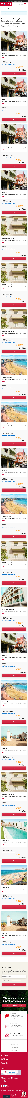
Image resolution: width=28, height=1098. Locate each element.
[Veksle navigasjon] (25, 4)
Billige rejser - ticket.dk (17, 1090)
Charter (16, 8)
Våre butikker (12, 1072)
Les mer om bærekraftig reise (14, 1005)
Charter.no (15, 1091)
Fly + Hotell (4, 8)
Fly (8, 8)
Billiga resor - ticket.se (6, 1090)
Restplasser (21, 8)
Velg (14, 73)
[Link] (2, 1080)
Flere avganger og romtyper (8, 64)
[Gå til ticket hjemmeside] (6, 4)
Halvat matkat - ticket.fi (6, 1091)
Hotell (11, 8)
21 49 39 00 (21, 4)
